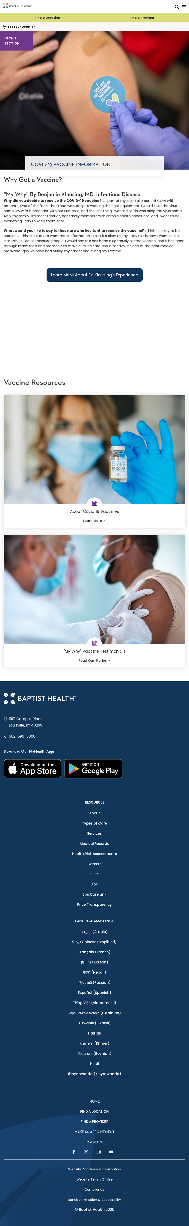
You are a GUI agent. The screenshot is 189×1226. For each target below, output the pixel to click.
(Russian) (95, 982)
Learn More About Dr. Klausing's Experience (94, 275)
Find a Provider (142, 17)
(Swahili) (94, 1023)
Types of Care (94, 823)
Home (94, 1101)
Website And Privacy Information (94, 1169)
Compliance (94, 1189)
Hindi (94, 1063)
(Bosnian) (95, 1053)
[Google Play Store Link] (93, 768)
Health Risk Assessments (94, 853)
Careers (94, 863)
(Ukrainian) (94, 1013)
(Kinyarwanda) (94, 1073)
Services (94, 833)
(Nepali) (94, 972)
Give (95, 874)
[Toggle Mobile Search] (177, 6)
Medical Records (94, 843)
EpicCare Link (94, 894)
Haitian (94, 1033)
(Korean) (94, 962)
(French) (94, 952)
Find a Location (47, 17)
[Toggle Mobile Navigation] (184, 6)
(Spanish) (94, 992)
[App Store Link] (32, 768)
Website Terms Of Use (95, 1179)
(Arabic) (95, 931)
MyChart (94, 1142)
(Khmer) (94, 1043)
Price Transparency (94, 904)
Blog (94, 884)
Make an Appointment (94, 1132)
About (94, 813)
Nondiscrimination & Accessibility (94, 1199)
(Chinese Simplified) (94, 941)
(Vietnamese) (94, 1002)
